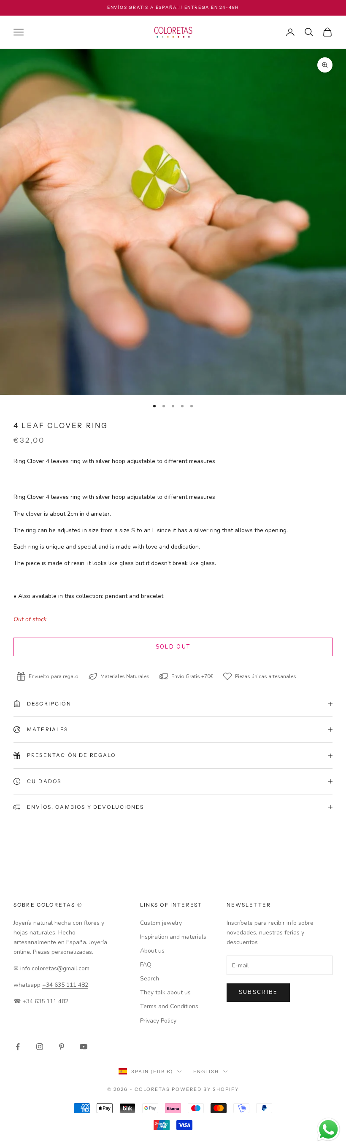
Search (149, 979)
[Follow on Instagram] (39, 1046)
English (206, 1071)
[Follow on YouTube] (83, 1046)
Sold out (173, 647)
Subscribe (258, 992)
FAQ (145, 965)
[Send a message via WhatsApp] (328, 1129)
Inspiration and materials (173, 937)
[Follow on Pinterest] (61, 1046)
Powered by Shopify (205, 1089)
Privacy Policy (158, 1021)
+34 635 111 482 (65, 985)
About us (152, 951)
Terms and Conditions (169, 1006)
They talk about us (165, 992)
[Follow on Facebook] (18, 1046)
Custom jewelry (161, 923)
